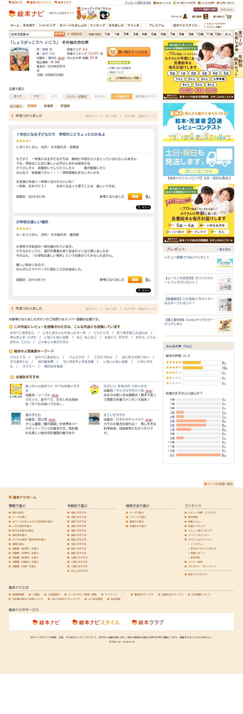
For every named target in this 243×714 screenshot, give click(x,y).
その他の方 (122, 96)
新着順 (48, 106)
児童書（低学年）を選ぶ (25, 548)
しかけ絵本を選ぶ (21, 526)
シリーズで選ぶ (138, 517)
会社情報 (115, 599)
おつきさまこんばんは (132, 332)
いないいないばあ (56, 337)
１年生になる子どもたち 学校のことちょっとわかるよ (60, 134)
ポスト (145, 207)
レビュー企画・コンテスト (202, 512)
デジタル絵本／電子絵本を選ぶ (29, 539)
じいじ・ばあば (77, 96)
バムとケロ (76, 357)
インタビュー (198, 544)
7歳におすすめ (78, 544)
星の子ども (33, 415)
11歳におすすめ (79, 562)
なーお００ (24, 234)
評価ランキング (196, 526)
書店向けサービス (144, 594)
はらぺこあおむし (22, 332)
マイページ (111, 594)
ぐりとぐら (101, 332)
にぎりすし (24, 147)
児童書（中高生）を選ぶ (25, 562)
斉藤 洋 (47, 49)
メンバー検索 (195, 562)
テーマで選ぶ (137, 512)
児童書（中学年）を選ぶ (25, 553)
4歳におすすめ (78, 530)
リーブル (44, 395)
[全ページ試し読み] (238, 50)
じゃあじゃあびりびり (53, 342)
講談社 (52, 57)
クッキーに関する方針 (138, 2)
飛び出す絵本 (53, 366)
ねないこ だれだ (116, 337)
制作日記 (195, 557)
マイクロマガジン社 (130, 390)
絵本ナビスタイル (197, 574)
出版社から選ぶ (138, 526)
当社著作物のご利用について (27, 599)
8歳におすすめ (78, 548)
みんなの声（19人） (180, 346)
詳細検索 (76, 33)
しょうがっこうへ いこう (34, 42)
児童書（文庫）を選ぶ (24, 566)
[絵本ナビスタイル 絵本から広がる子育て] (39, 2)
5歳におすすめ (78, 535)
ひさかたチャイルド (130, 419)
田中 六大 (48, 53)
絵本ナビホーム (24, 497)
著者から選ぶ (137, 521)
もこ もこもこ (87, 337)
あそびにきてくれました (204, 548)
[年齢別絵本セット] (238, 75)
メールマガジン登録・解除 (82, 594)
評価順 (65, 106)
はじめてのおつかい (136, 357)
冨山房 (42, 419)
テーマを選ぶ (19, 517)
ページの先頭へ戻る (220, 483)
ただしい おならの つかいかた (125, 386)
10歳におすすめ (79, 557)
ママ (36, 96)
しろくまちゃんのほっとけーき (64, 332)
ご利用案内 (54, 594)
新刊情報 (193, 517)
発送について (117, 72)
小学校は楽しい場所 (32, 222)
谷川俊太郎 (45, 361)
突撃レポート (198, 553)
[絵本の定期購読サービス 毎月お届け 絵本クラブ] (63, 2)
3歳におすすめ (78, 526)
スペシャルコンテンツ (200, 539)
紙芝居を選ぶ (19, 535)
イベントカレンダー (199, 535)
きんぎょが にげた (23, 337)
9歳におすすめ (78, 553)
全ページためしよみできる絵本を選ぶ (32, 521)
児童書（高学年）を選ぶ (25, 557)
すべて (18, 96)
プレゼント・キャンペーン (202, 566)
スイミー (29, 366)
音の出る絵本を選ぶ (23, 530)
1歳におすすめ (78, 517)
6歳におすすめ (78, 539)
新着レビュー (195, 521)
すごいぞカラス (114, 415)
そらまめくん (19, 361)
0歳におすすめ (78, 512)
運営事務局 (18, 594)
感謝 (135, 196)
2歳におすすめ (78, 521)
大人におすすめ (79, 571)
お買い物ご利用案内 (120, 68)
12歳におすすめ (79, 566)
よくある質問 (95, 599)
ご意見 (36, 594)
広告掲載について (201, 594)
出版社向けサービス (172, 594)
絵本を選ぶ (18, 512)
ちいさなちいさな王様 (78, 361)
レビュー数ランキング (200, 530)
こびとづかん (103, 357)
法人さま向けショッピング (65, 599)
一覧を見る (224, 249)
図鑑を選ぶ (18, 544)
